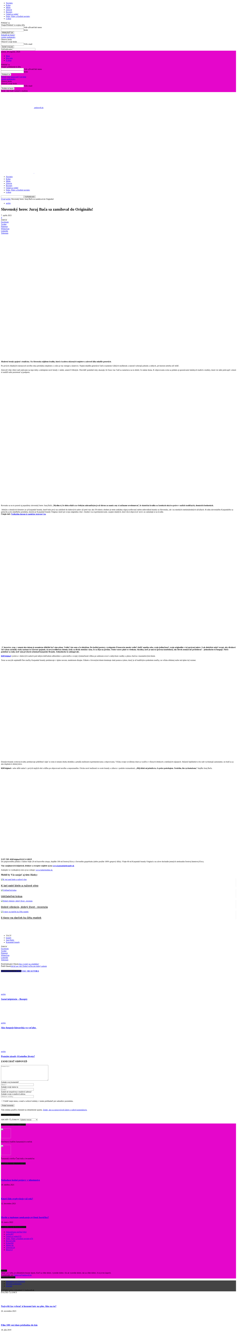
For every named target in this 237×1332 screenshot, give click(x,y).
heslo (26, 30)
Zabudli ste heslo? (8, 35)
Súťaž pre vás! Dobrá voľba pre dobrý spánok (29, 966)
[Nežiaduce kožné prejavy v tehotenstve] (7, 1175)
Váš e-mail (28, 44)
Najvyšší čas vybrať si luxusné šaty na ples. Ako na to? (28, 1306)
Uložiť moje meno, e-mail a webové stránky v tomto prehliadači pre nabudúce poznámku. (38, 1101)
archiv (8, 199)
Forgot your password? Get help (13, 77)
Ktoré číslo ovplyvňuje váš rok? (17, 1198)
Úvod (3, 199)
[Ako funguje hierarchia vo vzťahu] (10, 1021)
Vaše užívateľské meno (33, 27)
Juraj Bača (10, 940)
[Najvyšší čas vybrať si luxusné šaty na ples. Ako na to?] (7, 1301)
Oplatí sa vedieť (12, 14)
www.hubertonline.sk (44, 870)
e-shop (8, 19)
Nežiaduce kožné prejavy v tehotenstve (20, 1180)
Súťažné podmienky (14, 1284)
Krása (8, 5)
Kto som (9, 58)
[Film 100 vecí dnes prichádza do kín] (4, 1320)
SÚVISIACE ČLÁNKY (11, 971)
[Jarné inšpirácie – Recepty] (14, 992)
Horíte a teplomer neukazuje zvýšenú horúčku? (25, 1217)
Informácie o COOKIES (15, 1281)
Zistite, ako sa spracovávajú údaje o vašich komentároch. (65, 1110)
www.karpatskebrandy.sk (63, 866)
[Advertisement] (118, 138)
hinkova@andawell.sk (23, 1275)
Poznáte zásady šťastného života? (18, 1056)
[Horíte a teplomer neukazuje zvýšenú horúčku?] (7, 1213)
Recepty (9, 12)
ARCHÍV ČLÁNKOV (10, 1120)
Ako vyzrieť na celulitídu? (29, 964)
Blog (8, 56)
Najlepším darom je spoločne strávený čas (28, 514)
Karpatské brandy (13, 942)
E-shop (8, 60)
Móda (8, 7)
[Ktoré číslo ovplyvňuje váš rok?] (7, 1194)
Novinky (9, 3)
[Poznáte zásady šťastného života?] (14, 1049)
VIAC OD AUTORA (30, 971)
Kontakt (9, 1286)
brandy (8, 938)
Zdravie (9, 10)
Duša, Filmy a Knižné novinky (18, 16)
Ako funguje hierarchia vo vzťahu (19, 1027)
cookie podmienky (8, 37)
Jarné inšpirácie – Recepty (14, 999)
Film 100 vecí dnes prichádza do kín (19, 1325)
